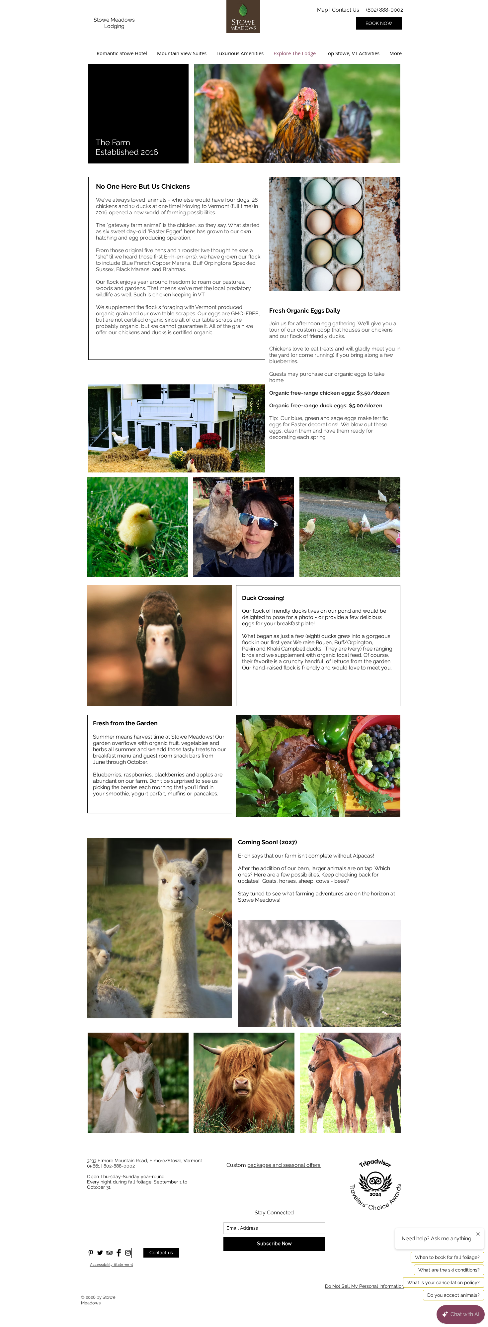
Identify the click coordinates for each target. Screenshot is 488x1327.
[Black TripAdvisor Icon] (109, 1253)
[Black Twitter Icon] (100, 1253)
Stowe (102, 20)
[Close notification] (478, 1234)
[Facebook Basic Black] (118, 1253)
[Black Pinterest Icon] (91, 1253)
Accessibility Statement (111, 1265)
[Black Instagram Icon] (128, 1253)
